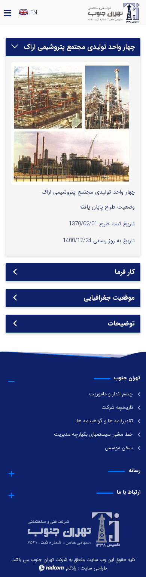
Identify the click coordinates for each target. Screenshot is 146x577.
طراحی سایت (93, 568)
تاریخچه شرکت (117, 407)
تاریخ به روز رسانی (114, 240)
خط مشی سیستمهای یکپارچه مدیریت (93, 434)
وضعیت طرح (120, 207)
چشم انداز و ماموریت (111, 394)
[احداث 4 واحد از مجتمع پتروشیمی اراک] (70, 123)
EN (33, 13)
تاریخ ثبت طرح (117, 223)
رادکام (71, 568)
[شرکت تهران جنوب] (104, 12)
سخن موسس (119, 448)
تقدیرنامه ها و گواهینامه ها (105, 421)
